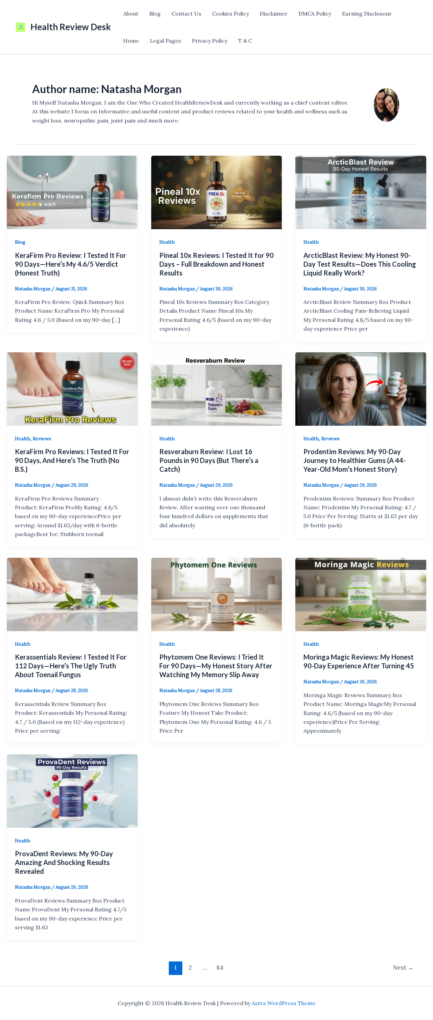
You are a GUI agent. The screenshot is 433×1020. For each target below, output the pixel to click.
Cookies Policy (230, 13)
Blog (155, 13)
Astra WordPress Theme (284, 1003)
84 (219, 967)
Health (167, 242)
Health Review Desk (70, 26)
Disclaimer (274, 13)
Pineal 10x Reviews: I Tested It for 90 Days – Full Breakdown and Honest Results (216, 264)
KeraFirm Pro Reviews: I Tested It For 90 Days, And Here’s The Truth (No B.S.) (72, 460)
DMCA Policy (314, 13)
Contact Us (186, 13)
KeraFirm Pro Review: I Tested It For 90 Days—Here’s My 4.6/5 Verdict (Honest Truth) (70, 264)
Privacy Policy (209, 40)
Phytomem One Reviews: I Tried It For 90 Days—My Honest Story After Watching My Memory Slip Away (215, 666)
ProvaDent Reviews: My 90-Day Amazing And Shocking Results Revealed (64, 862)
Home (131, 40)
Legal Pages (165, 40)
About (130, 13)
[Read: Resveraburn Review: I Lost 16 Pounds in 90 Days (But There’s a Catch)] (216, 388)
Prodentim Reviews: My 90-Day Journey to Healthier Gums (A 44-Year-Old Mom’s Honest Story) (354, 460)
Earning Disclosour (367, 13)
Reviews (42, 439)
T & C (245, 40)
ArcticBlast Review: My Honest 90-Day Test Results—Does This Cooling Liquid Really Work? (359, 264)
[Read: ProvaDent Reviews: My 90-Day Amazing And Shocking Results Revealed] (72, 790)
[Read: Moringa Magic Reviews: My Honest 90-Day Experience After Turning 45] (360, 593)
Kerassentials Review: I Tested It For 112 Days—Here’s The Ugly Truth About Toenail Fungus (71, 666)
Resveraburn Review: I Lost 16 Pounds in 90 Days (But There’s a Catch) (208, 460)
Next (403, 967)
